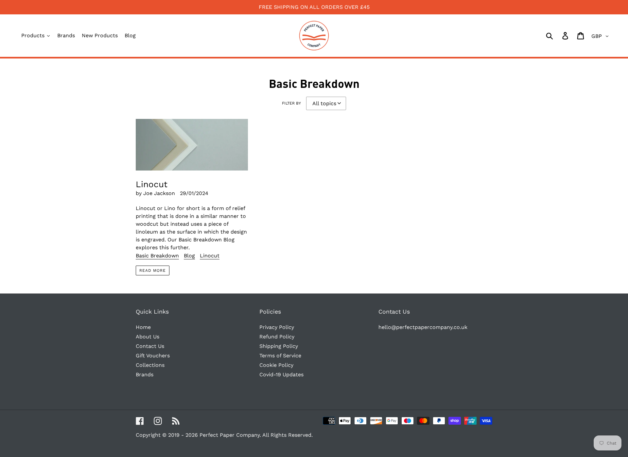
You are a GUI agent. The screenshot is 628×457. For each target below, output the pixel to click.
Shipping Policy (278, 346)
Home (143, 327)
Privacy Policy (276, 327)
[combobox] (557, 35)
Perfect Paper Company (230, 435)
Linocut (209, 256)
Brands (144, 374)
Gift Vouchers (153, 355)
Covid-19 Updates (281, 374)
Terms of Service (280, 355)
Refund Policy (276, 337)
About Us (147, 337)
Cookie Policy (276, 365)
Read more (152, 270)
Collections (150, 365)
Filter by (291, 103)
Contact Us (150, 346)
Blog (189, 256)
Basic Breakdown (157, 256)
